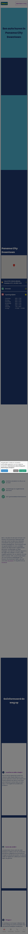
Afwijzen (16, 470)
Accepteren (22, 470)
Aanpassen (5, 470)
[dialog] (14, 467)
